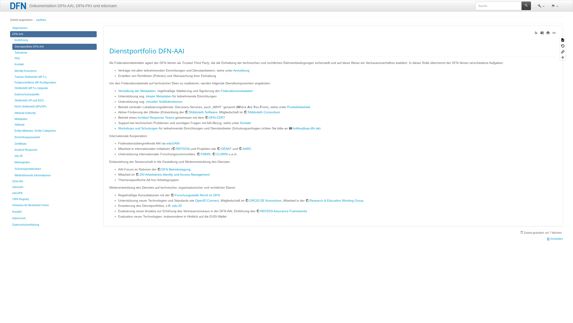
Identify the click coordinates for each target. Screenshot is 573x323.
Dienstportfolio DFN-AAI (29, 46)
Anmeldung (241, 70)
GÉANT (226, 149)
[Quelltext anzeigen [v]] (563, 39)
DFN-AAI (17, 34)
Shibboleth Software (203, 112)
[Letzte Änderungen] (536, 32)
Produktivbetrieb (298, 107)
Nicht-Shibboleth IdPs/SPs (31, 106)
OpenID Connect (207, 200)
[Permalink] (554, 32)
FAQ (17, 58)
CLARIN (222, 154)
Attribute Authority (25, 113)
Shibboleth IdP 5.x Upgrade (31, 88)
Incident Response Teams (156, 117)
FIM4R (205, 154)
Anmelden (556, 238)
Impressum (19, 218)
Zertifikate (20, 143)
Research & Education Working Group (336, 200)
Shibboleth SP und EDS (29, 100)
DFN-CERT (217, 117)
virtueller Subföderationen (164, 101)
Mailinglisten (22, 162)
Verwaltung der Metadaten (137, 91)
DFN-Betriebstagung (175, 169)
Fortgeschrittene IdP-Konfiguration (35, 82)
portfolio (41, 20)
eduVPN (17, 193)
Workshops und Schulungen (138, 128)
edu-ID (19, 155)
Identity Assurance (26, 70)
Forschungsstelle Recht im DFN (197, 195)
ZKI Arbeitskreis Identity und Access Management (175, 174)
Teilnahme (21, 52)
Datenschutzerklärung (25, 224)
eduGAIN (173, 143)
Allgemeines (20, 28)
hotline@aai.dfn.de (306, 128)
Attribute (20, 124)
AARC (247, 149)
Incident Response (26, 149)
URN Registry (20, 199)
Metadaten (21, 119)
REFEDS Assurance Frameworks (283, 211)
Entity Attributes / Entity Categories (35, 130)
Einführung (21, 40)
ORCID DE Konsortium (265, 200)
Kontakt (19, 64)
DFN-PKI (17, 181)
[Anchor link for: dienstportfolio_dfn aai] (187, 50)
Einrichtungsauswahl (27, 137)
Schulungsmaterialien (28, 168)
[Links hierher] (563, 51)
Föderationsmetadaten (237, 91)
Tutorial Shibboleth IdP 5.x (31, 77)
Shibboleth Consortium (264, 112)
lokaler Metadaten (158, 96)
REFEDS (182, 149)
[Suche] (526, 6)
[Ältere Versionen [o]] (563, 45)
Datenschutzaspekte (27, 94)
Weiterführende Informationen (33, 175)
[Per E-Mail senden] (542, 32)
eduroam (17, 187)
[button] (541, 5)
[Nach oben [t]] (563, 57)
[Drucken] (548, 32)
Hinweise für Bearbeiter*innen (30, 205)
